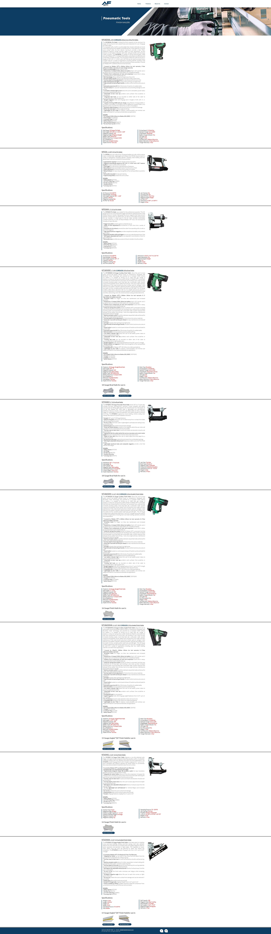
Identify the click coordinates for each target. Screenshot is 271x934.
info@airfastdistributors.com (127, 930)
